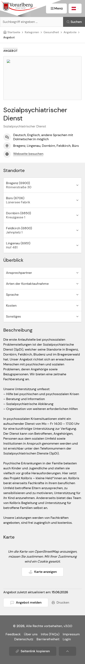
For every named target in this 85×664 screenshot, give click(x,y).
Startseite (13, 32)
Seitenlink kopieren (35, 651)
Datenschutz (23, 639)
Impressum (71, 634)
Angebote (70, 32)
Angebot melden (28, 602)
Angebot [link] (9, 37)
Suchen (76, 22)
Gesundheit (51, 32)
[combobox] (75, 8)
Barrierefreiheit (48, 639)
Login (67, 639)
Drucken (63, 602)
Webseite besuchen (28, 154)
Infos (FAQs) (50, 634)
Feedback (13, 634)
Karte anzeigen (45, 572)
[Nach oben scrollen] (67, 651)
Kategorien (32, 32)
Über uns (31, 634)
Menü (58, 8)
